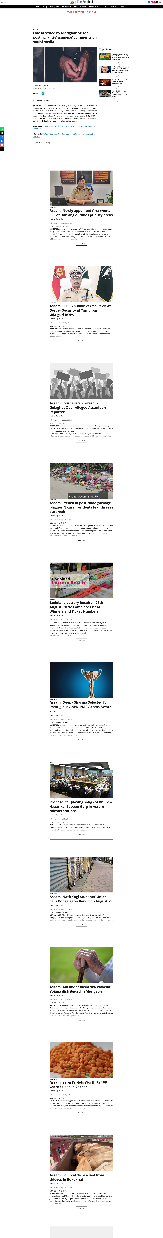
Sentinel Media (94, 7)
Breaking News (54, 7)
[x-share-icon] (2, 134)
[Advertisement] (81, 21)
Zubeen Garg (90, 827)
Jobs (122, 7)
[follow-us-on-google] (43, 93)
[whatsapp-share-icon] (2, 130)
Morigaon (49, 143)
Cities (75, 7)
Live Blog (44, 7)
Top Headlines (66, 7)
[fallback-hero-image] (105, 56)
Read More (81, 244)
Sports (105, 7)
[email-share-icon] (2, 146)
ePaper (3, 3)
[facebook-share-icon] (2, 138)
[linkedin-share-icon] (2, 142)
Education (114, 7)
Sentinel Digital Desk (40, 85)
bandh (62, 917)
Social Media (39, 143)
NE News (83, 7)
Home (37, 7)
